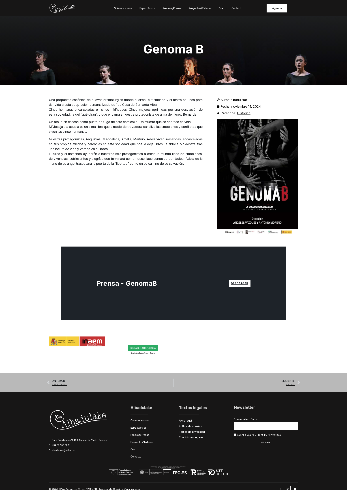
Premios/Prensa (172, 8)
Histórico (243, 113)
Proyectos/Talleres (200, 8)
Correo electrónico (246, 419)
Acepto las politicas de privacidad (259, 435)
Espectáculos (147, 8)
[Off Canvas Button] (291, 8)
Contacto (237, 8)
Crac (221, 8)
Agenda (277, 8)
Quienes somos (123, 8)
